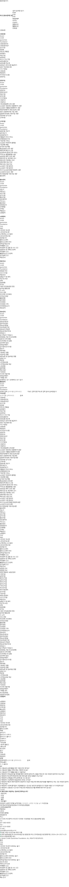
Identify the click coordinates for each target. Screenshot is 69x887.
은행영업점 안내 (5, 139)
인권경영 (2, 302)
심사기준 (2, 47)
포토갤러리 (3, 199)
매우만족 (3, 793)
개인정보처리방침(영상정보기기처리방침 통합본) (15, 805)
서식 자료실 (3, 69)
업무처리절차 (4, 323)
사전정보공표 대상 (5, 364)
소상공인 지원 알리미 (6, 166)
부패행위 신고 (4, 246)
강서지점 (2, 591)
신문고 (2, 811)
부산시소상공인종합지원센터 (10, 170)
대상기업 (2, 55)
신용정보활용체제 (5, 807)
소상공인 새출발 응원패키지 (10, 108)
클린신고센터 (4, 240)
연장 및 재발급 (4, 51)
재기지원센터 (4, 590)
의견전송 (45, 803)
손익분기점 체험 (5, 146)
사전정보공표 (4, 362)
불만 (2, 799)
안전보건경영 (4, 296)
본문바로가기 (4, 1)
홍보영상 (2, 203)
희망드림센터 (4, 595)
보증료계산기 (4, 135)
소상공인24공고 (6, 172)
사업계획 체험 (4, 145)
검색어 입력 (3, 391)
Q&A (1, 228)
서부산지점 (3, 586)
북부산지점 (3, 582)
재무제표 (2, 350)
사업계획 (2, 366)
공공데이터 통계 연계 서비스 (8, 152)
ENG (14, 16)
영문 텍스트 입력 (40, 391)
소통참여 (2, 213)
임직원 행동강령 (5, 288)
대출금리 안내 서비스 (6, 137)
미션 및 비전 (4, 279)
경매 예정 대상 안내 (6, 162)
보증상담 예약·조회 (7, 156)
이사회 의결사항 (5, 374)
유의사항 (2, 96)
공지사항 (2, 195)
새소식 (2, 189)
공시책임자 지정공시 (6, 335)
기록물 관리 (3, 378)
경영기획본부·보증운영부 (7, 572)
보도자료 (2, 193)
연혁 (1, 281)
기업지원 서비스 (5, 141)
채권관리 (2, 73)
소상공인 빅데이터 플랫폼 (8, 143)
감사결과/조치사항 (5, 347)
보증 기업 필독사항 (6, 67)
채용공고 (2, 211)
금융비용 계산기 (5, 131)
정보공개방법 (4, 325)
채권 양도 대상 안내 (6, 164)
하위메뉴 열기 (15, 846)
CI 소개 (2, 290)
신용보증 (2, 30)
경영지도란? (3, 92)
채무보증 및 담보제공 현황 (8, 356)
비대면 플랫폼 (4, 813)
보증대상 (2, 57)
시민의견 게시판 (5, 230)
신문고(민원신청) (5, 236)
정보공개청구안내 (5, 331)
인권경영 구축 (4, 304)
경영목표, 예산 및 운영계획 (8, 337)
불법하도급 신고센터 (6, 253)
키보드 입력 (31, 391)
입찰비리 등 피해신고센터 (8, 249)
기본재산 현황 (4, 352)
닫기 (1, 750)
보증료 (2, 49)
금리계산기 (3, 133)
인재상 (2, 209)
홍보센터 (2, 176)
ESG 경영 (3, 292)
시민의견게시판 (4, 232)
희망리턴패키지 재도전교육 (10, 110)
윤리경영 (2, 300)
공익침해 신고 (4, 255)
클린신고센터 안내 (5, 242)
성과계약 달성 (4, 343)
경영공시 (2, 333)
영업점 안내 (3, 271)
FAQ (1, 226)
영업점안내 (3, 815)
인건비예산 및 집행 (6, 341)
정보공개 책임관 (5, 329)
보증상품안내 (4, 61)
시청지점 (2, 574)
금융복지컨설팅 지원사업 (9, 113)
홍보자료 (2, 197)
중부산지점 (3, 584)
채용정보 (2, 809)
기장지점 (2, 593)
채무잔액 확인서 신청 (6, 150)
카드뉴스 (2, 201)
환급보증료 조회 (6, 148)
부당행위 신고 (4, 251)
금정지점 (2, 576)
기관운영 (2, 372)
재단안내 (2, 257)
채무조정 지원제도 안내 (7, 160)
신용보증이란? (4, 46)
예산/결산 (3, 370)
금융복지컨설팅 (4, 694)
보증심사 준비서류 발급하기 (8, 65)
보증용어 (2, 53)
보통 (2, 797)
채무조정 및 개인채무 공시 (8, 158)
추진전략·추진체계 (5, 294)
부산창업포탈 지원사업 (8, 174)
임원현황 (2, 282)
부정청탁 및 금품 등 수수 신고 (9, 247)
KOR (14, 13)
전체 (1, 752)
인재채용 (2, 207)
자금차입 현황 (4, 354)
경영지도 (2, 77)
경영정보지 (3, 205)
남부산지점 (3, 580)
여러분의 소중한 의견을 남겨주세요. (11, 803)
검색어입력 (3, 760)
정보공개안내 (4, 321)
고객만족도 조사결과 (6, 234)
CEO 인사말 (3, 273)
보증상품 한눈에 (5, 63)
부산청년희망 (4, 693)
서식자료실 (3, 98)
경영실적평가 (4, 345)
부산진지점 (3, 588)
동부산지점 (3, 578)
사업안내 (2, 100)
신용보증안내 (4, 44)
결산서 (2, 348)
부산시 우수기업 (5, 59)
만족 (2, 795)
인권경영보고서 (4, 306)
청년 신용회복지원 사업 (8, 112)
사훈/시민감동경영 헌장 (7, 286)
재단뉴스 (2, 191)
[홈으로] (1, 699)
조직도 (2, 284)
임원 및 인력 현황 (5, 339)
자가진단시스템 (4, 75)
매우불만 (3, 801)
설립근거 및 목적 (5, 277)
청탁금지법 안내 (5, 244)
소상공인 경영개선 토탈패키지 (10, 106)
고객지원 (2, 117)
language (16, 18)
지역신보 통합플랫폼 (8, 154)
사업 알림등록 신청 (7, 104)
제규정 (2, 360)
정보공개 (2, 308)
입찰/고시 (3, 358)
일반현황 (2, 368)
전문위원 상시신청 (5, 115)
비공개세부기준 (4, 327)
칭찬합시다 (3, 238)
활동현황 (2, 298)
